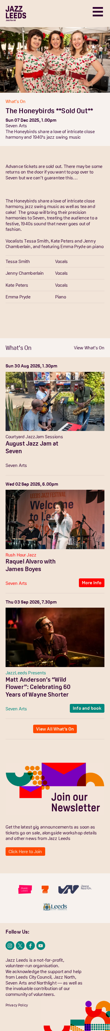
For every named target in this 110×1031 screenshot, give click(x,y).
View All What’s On (55, 728)
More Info (91, 464)
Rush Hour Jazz (21, 554)
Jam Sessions (49, 436)
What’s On (16, 101)
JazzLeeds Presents (26, 672)
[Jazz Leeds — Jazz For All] (16, 13)
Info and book (87, 708)
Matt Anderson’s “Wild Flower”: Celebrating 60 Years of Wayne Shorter (38, 687)
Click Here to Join (25, 851)
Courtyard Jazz (20, 436)
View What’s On (89, 347)
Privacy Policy (17, 1005)
